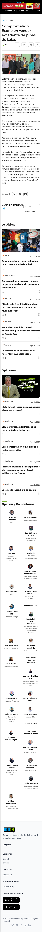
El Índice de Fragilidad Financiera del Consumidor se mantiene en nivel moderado (20, 307)
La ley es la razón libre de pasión (19, 490)
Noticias (24, 11)
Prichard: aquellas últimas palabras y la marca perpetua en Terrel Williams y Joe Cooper (21, 469)
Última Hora (10, 11)
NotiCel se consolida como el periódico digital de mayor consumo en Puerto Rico (21, 330)
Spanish (6, 859)
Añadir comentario (30, 207)
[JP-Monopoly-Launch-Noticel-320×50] (21, 6)
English (6, 863)
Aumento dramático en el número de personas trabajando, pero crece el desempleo (20, 284)
